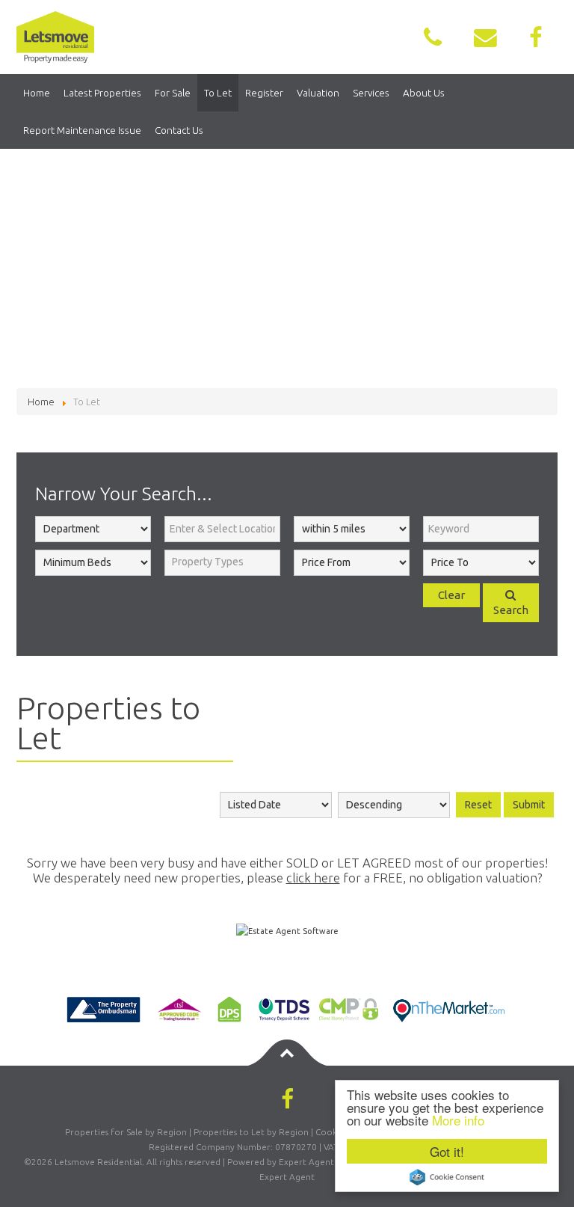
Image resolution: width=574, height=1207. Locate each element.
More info (458, 1120)
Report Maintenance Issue (82, 130)
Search (510, 610)
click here (313, 877)
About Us (424, 93)
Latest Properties (102, 93)
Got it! (447, 1151)
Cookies (331, 1132)
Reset (478, 805)
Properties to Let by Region (251, 1132)
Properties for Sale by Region (126, 1132)
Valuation (318, 93)
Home (36, 93)
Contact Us (179, 130)
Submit (529, 805)
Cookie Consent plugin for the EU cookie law (447, 1177)
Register (264, 93)
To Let (218, 93)
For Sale (173, 93)
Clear (451, 595)
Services (371, 93)
